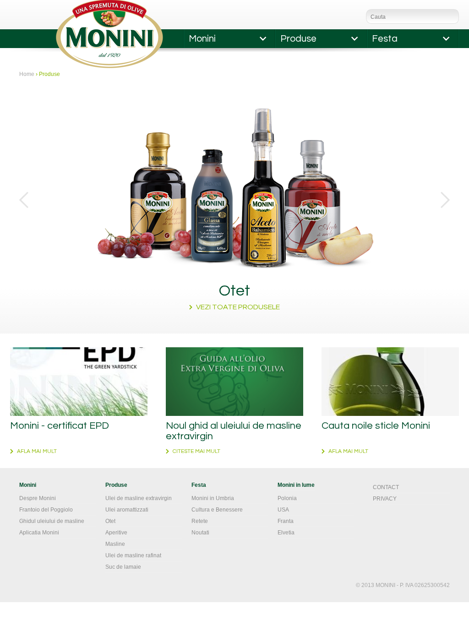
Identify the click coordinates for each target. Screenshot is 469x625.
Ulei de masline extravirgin (138, 498)
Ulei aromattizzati (126, 509)
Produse (298, 38)
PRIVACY (385, 499)
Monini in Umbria (212, 498)
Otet (110, 521)
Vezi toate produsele (238, 307)
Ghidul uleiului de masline (51, 521)
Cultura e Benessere (217, 509)
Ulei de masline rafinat (133, 555)
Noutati (200, 532)
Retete (199, 521)
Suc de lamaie (123, 567)
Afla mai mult (37, 451)
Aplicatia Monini (39, 532)
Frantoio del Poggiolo (46, 509)
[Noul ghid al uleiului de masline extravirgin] (234, 381)
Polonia (287, 498)
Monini (202, 38)
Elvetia (286, 532)
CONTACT (386, 487)
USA (283, 509)
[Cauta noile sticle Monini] (390, 381)
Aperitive (116, 532)
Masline (115, 544)
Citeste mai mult (196, 451)
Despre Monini (37, 498)
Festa (385, 38)
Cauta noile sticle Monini (376, 425)
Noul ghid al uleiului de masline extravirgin (233, 431)
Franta (286, 521)
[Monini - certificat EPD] (78, 381)
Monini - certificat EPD (59, 425)
